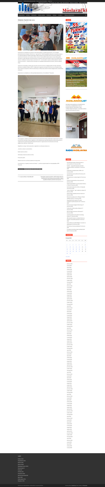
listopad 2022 (69, 348)
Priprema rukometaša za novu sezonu (75, 180)
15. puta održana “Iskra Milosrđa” (26, 176)
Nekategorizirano (28, 169)
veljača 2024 (69, 319)
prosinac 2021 (70, 366)
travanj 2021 (69, 381)
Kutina (28, 15)
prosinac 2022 (70, 344)
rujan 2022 (69, 350)
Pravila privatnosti (69, 15)
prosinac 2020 (70, 388)
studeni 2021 (69, 368)
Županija (49, 15)
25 (73, 251)
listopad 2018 (69, 436)
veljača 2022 (69, 363)
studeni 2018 (69, 434)
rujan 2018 (69, 438)
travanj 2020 (69, 403)
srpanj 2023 (69, 331)
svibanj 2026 (69, 269)
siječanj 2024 (69, 320)
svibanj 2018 (69, 445)
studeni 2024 (69, 302)
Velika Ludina (41, 15)
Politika (19, 471)
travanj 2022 (69, 359)
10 (70, 247)
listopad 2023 (69, 326)
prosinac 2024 (70, 300)
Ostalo (54, 15)
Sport (19, 477)
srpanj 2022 (69, 353)
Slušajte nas (50, 1)
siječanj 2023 (69, 342)
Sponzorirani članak (22, 475)
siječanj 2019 (69, 431)
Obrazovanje (20, 468)
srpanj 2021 (69, 376)
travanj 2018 (69, 447)
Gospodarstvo (21, 460)
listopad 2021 (69, 370)
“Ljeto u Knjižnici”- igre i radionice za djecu (75, 190)
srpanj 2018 (69, 442)
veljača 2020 (69, 407)
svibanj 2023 (69, 335)
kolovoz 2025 (69, 285)
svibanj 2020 (69, 401)
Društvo (19, 458)
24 (70, 251)
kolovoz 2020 (69, 396)
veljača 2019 (69, 429)
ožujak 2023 (69, 339)
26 (76, 251)
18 (73, 249)
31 (70, 253)
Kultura (19, 462)
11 (73, 247)
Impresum (20, 1)
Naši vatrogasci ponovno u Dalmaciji (74, 211)
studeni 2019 (69, 412)
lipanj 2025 (69, 289)
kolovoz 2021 (69, 374)
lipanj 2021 (69, 377)
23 (67, 251)
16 (67, 249)
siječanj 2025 (69, 298)
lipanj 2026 (69, 267)
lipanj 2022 (69, 355)
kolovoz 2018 (69, 440)
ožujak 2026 (69, 273)
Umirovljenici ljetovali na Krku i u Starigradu (76, 187)
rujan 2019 (69, 416)
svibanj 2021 (69, 379)
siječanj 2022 (69, 365)
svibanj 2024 (69, 313)
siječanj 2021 (69, 387)
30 (67, 253)
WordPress (74, 485)
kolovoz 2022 (69, 352)
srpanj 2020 (69, 398)
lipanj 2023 (69, 333)
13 (79, 247)
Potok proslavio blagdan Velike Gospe (75, 204)
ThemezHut (85, 485)
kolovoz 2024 (69, 307)
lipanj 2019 (69, 422)
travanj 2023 (69, 337)
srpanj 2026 (69, 265)
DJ (27, 21)
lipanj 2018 (69, 444)
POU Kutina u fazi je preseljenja (73, 226)
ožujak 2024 (69, 317)
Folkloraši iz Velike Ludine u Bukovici (74, 208)
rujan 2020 (69, 394)
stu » (69, 256)
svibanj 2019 (69, 423)
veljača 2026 (69, 274)
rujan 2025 (69, 284)
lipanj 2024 (69, 311)
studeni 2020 (69, 390)
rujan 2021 (69, 372)
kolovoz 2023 (69, 330)
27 (79, 251)
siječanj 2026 (69, 276)
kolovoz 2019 (69, 418)
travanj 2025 (69, 293)
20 (79, 249)
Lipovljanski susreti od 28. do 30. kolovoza (75, 173)
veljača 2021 (69, 385)
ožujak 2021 (69, 383)
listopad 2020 (69, 392)
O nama (60, 15)
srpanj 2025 (69, 287)
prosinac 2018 (70, 433)
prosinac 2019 (70, 410)
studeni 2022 (69, 346)
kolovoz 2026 (69, 263)
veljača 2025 (69, 296)
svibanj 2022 (69, 357)
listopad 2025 (69, 282)
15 (85, 247)
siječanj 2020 (69, 409)
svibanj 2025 (69, 291)
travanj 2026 (69, 271)
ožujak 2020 (69, 405)
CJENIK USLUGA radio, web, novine (29, 1)
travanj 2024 (69, 315)
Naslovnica (21, 15)
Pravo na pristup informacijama (42, 1)
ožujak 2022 (69, 361)
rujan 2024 (69, 306)
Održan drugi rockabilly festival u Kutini (75, 193)
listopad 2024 (69, 304)
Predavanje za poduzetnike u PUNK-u (74, 170)
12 (76, 247)
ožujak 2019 (69, 427)
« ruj (66, 256)
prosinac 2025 (70, 278)
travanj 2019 (69, 425)
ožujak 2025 (69, 295)
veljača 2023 (69, 341)
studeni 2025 (69, 280)
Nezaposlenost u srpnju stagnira (73, 177)
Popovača (33, 15)
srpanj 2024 (69, 309)
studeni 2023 (69, 324)
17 (70, 249)
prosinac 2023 (70, 322)
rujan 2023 (69, 328)
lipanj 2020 (69, 399)
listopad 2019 (69, 414)
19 (76, 249)
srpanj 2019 (69, 420)
